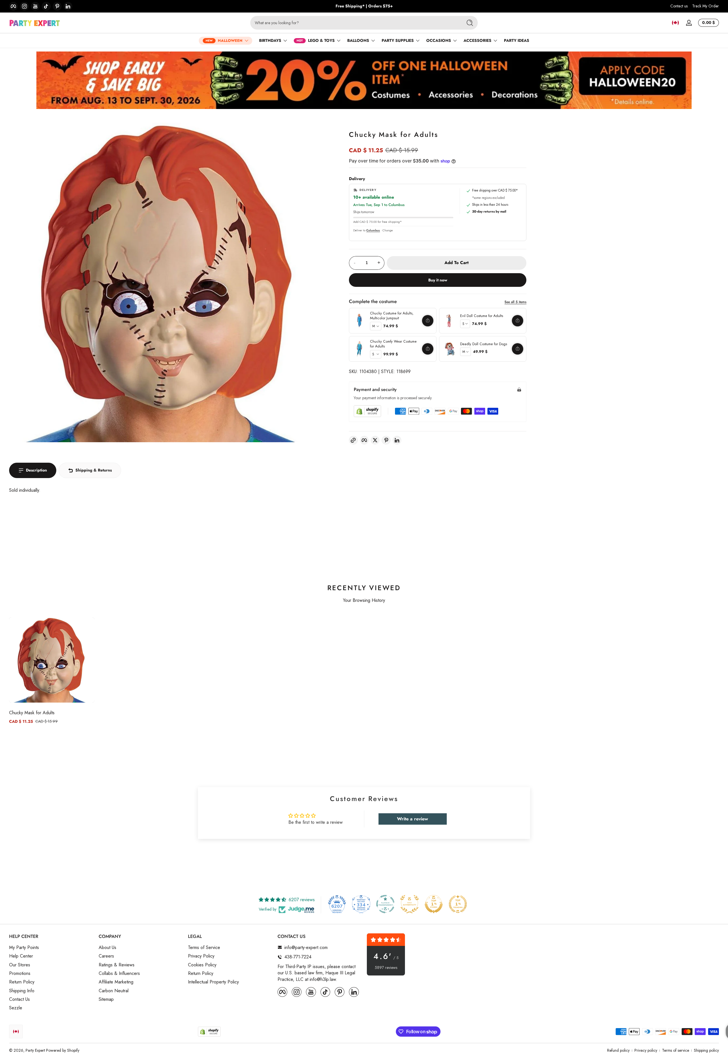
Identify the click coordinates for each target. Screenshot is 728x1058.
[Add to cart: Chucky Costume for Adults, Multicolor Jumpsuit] (427, 320)
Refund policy (618, 1050)
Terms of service (675, 1050)
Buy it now (437, 280)
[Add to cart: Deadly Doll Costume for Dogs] (517, 349)
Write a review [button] (412, 819)
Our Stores (19, 965)
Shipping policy (706, 1050)
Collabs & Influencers (119, 973)
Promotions (19, 973)
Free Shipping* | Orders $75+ (364, 6)
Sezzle (15, 1008)
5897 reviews (386, 967)
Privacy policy (645, 1050)
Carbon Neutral (114, 990)
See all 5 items (515, 301)
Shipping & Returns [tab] (93, 470)
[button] (675, 23)
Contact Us (19, 999)
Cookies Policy (202, 965)
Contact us (679, 6)
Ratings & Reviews (117, 965)
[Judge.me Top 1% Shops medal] (434, 904)
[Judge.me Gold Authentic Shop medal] (409, 904)
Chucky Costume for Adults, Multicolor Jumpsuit (391, 316)
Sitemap (106, 999)
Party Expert (35, 1050)
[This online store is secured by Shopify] (367, 411)
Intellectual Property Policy (213, 982)
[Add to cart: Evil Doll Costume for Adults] (517, 320)
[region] (364, 6)
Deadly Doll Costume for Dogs (483, 344)
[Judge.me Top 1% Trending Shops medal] (458, 904)
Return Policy (21, 982)
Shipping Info (21, 990)
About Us (107, 947)
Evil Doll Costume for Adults (481, 315)
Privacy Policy (201, 956)
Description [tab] (36, 470)
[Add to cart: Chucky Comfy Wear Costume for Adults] (427, 349)
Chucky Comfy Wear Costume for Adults (393, 344)
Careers (106, 956)
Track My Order (705, 6)
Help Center (21, 956)
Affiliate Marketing (116, 982)
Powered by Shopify (62, 1050)
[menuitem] (51, 947)
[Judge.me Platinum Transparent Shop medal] (385, 904)
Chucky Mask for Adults (32, 712)
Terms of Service (204, 947)
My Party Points (24, 947)
